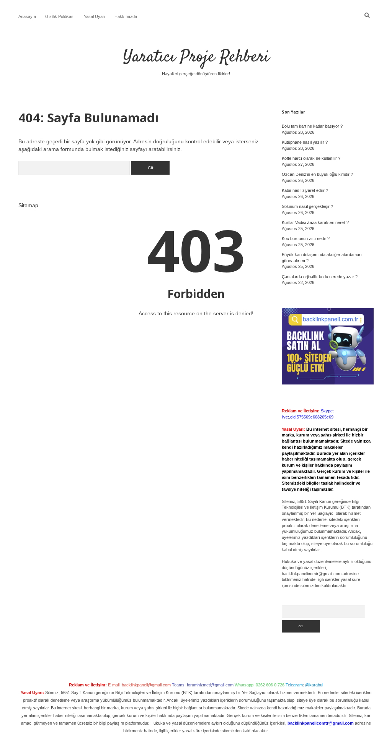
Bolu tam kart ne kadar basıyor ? (312, 126)
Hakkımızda (125, 16)
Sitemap (28, 205)
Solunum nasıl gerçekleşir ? (307, 206)
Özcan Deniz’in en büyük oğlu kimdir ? (317, 174)
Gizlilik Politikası (60, 16)
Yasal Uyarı (94, 16)
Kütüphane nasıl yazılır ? (305, 142)
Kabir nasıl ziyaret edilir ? (305, 190)
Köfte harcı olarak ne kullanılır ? (311, 158)
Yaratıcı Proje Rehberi (196, 57)
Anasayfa (27, 16)
